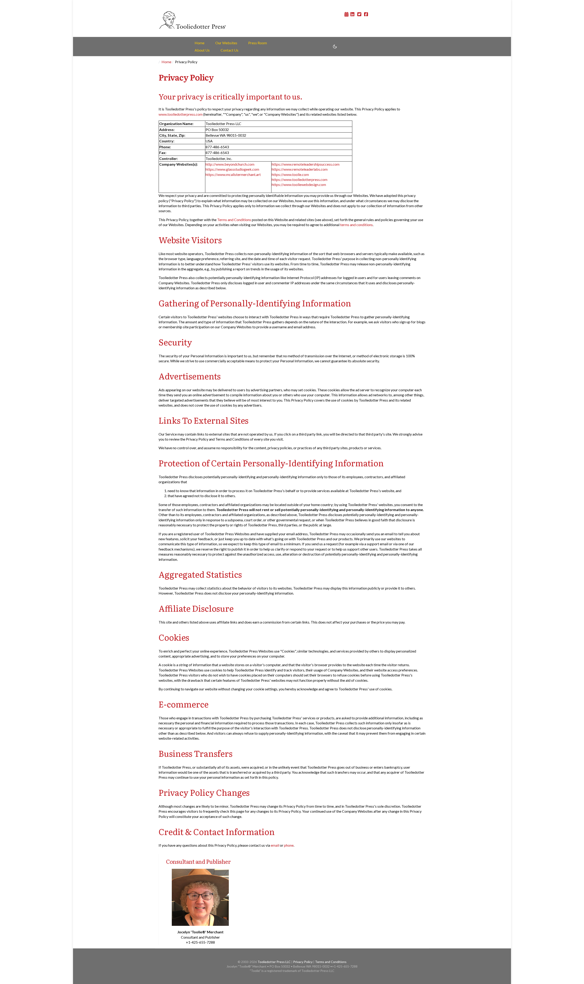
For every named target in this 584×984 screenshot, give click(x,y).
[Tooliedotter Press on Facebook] (365, 14)
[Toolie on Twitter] (358, 14)
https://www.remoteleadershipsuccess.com (305, 164)
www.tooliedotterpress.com (181, 114)
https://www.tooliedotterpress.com (299, 179)
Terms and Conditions (234, 219)
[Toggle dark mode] (334, 46)
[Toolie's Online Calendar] (346, 14)
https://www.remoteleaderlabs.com (300, 169)
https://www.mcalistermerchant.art (233, 174)
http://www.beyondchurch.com (230, 164)
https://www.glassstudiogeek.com (232, 169)
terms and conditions (356, 224)
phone (289, 845)
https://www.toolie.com (290, 174)
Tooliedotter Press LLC (274, 962)
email (275, 845)
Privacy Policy (303, 962)
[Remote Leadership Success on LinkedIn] (352, 14)
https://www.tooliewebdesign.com (299, 184)
